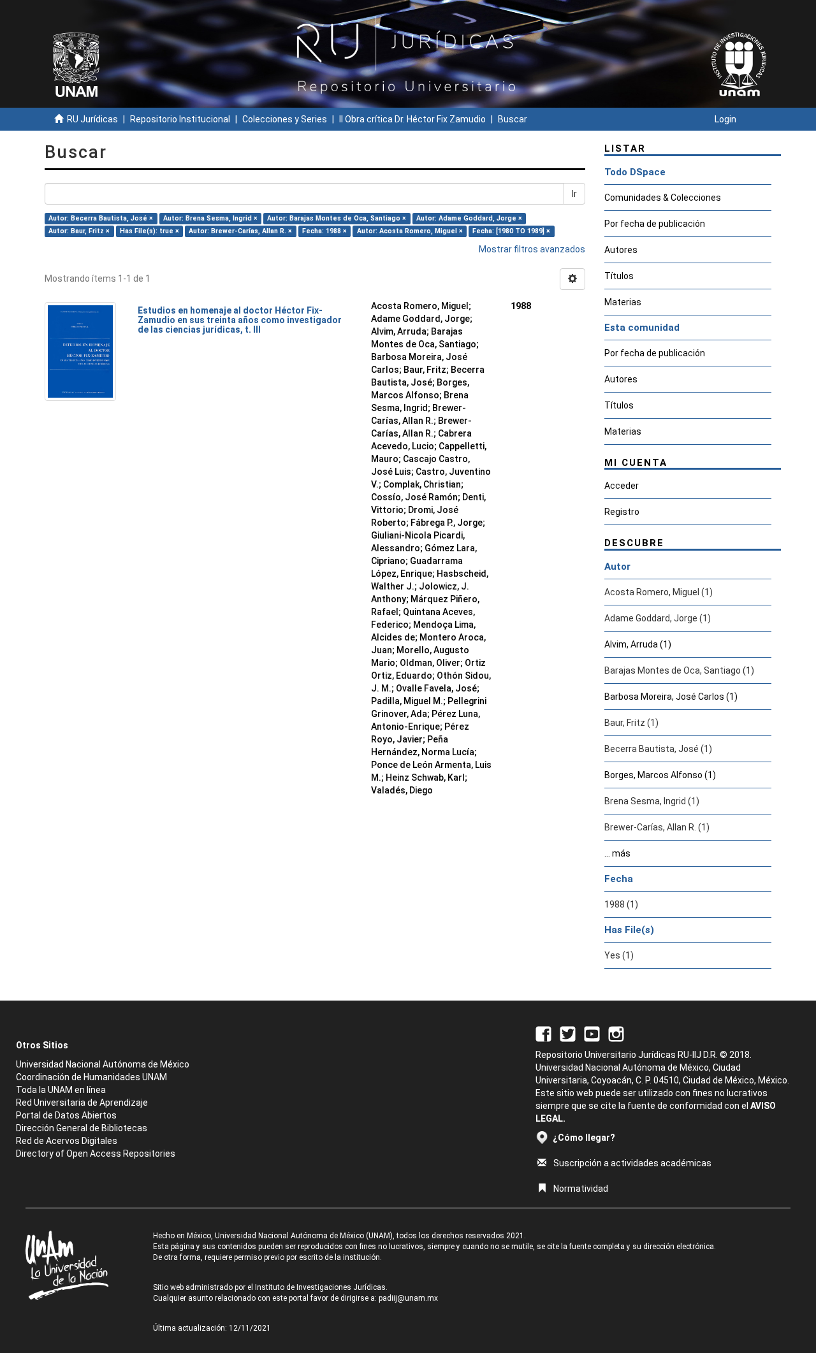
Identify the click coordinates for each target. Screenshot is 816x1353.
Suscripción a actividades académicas (632, 1163)
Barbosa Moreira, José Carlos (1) (671, 696)
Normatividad (580, 1188)
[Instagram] (616, 1033)
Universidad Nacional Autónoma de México (102, 1064)
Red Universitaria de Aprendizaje (82, 1102)
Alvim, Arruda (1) (637, 644)
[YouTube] (592, 1033)
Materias (622, 302)
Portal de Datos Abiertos (66, 1115)
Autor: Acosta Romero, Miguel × (410, 231)
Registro (621, 512)
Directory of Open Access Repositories (95, 1153)
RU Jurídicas (92, 119)
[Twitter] (568, 1033)
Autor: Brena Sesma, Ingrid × (210, 218)
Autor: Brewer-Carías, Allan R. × (240, 231)
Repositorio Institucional (180, 119)
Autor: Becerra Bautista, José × (100, 218)
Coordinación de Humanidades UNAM (91, 1077)
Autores (621, 250)
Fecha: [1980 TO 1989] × (511, 231)
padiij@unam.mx (408, 1298)
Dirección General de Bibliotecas (81, 1128)
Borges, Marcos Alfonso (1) (660, 775)
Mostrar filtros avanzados (532, 249)
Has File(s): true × (149, 231)
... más (617, 853)
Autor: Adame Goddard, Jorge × (469, 218)
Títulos (619, 276)
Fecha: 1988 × (324, 231)
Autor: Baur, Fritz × (79, 231)
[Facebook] (543, 1033)
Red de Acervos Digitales (66, 1141)
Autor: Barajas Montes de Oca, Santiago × (336, 218)
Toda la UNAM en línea (61, 1090)
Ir (574, 194)
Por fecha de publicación (654, 224)
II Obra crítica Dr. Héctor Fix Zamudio (412, 119)
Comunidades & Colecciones (662, 197)
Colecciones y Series (284, 119)
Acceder (621, 486)
